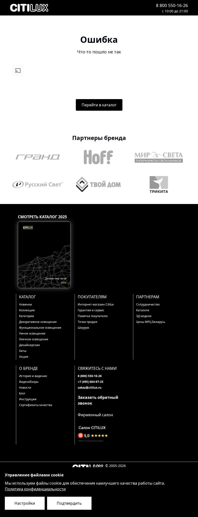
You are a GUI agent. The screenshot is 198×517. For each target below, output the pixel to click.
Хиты (22, 351)
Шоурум (83, 328)
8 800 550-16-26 (172, 5)
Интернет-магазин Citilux (96, 304)
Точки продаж (87, 322)
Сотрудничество (148, 304)
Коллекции (27, 310)
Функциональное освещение (40, 328)
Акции (23, 357)
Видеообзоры (28, 382)
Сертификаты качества (35, 405)
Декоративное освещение (38, 322)
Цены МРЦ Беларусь (150, 322)
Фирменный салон (95, 414)
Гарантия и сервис (91, 310)
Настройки (24, 503)
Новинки (25, 304)
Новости (25, 388)
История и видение (33, 376)
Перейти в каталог (99, 105)
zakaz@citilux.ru (89, 388)
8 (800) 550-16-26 (90, 376)
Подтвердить (69, 503)
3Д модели (143, 316)
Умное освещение (32, 333)
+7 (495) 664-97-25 (90, 382)
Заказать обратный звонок (98, 400)
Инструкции (27, 399)
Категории (26, 316)
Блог (22, 393)
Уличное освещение (33, 339)
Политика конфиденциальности (35, 489)
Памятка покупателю (93, 316)
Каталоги (142, 310)
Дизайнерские (29, 345)
